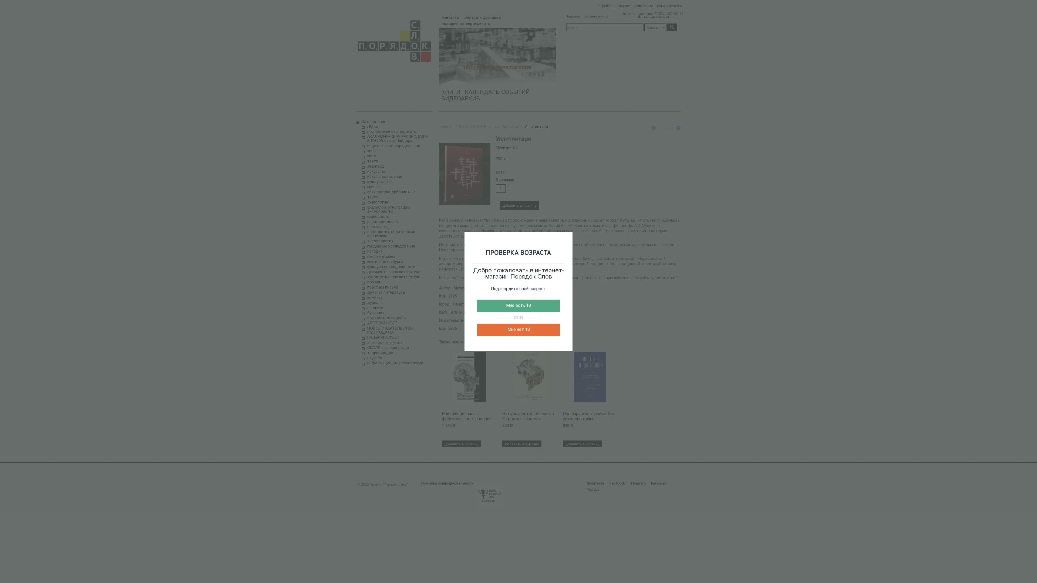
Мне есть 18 (518, 306)
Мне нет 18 (518, 330)
